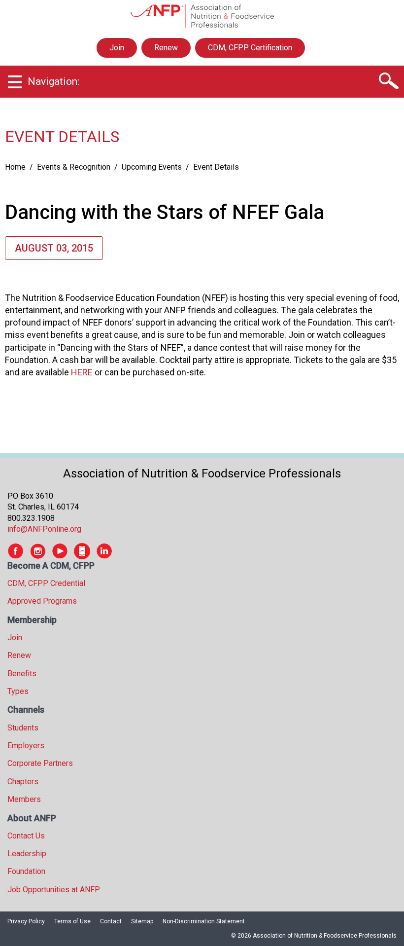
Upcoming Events (152, 167)
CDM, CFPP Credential (46, 583)
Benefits (21, 673)
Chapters (22, 781)
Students (22, 727)
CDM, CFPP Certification (250, 47)
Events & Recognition (73, 167)
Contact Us (26, 835)
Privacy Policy (26, 921)
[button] (388, 81)
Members (24, 799)
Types (18, 691)
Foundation (26, 871)
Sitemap (142, 921)
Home (15, 167)
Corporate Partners (40, 763)
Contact (111, 921)
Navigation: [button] (53, 81)
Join (116, 47)
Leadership (26, 853)
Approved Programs (42, 601)
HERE (82, 372)
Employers (25, 745)
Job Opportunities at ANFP (53, 889)
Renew (166, 47)
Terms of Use (72, 921)
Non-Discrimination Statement (204, 921)
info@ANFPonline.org (44, 529)
